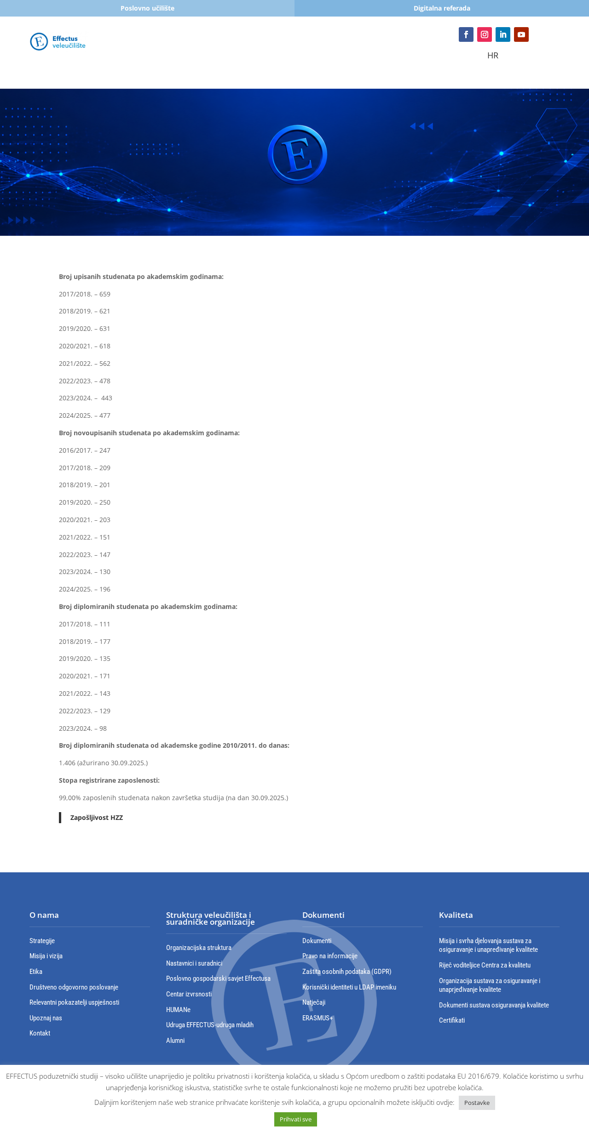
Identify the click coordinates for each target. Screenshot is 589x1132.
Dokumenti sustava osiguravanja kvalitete (494, 1005)
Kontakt (285, 59)
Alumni (175, 1040)
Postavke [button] (477, 1102)
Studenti (148, 45)
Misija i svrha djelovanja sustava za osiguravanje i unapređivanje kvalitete (488, 945)
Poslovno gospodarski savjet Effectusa (218, 978)
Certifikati (452, 1020)
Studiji (188, 45)
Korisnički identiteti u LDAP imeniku (349, 987)
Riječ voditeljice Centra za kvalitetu (485, 965)
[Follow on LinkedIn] (503, 34)
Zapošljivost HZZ (96, 817)
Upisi (111, 45)
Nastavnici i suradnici (194, 963)
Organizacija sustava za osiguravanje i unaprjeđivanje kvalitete (489, 985)
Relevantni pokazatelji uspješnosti (74, 1002)
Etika (35, 971)
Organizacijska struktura (198, 948)
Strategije (42, 941)
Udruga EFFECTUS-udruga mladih (210, 1025)
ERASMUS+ (317, 1018)
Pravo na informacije (330, 956)
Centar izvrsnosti (189, 994)
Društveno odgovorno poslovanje (73, 987)
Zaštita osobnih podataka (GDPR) (347, 971)
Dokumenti (316, 941)
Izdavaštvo (238, 59)
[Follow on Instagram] (484, 34)
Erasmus (336, 45)
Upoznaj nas (45, 1018)
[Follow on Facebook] (466, 34)
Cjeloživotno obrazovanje (260, 45)
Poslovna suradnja (390, 45)
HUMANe (178, 1010)
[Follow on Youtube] (521, 34)
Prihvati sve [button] (296, 1119)
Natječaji (313, 1002)
